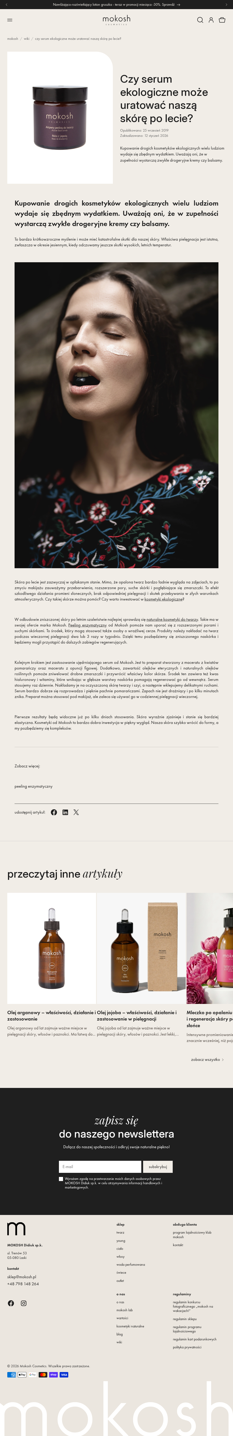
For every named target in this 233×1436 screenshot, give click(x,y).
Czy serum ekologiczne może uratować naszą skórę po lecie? (78, 38)
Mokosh (12, 38)
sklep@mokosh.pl (21, 1277)
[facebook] (11, 1303)
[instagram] (23, 1303)
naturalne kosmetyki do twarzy (172, 619)
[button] (200, 20)
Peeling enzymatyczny (87, 625)
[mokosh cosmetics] (116, 20)
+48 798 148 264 (23, 1284)
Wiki (26, 38)
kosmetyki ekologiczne (163, 599)
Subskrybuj (158, 1166)
